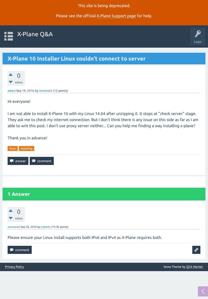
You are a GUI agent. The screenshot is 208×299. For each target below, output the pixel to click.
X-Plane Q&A (35, 34)
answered (14, 226)
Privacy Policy (14, 266)
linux (13, 148)
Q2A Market (194, 266)
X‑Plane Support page (116, 15)
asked (11, 90)
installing (26, 148)
